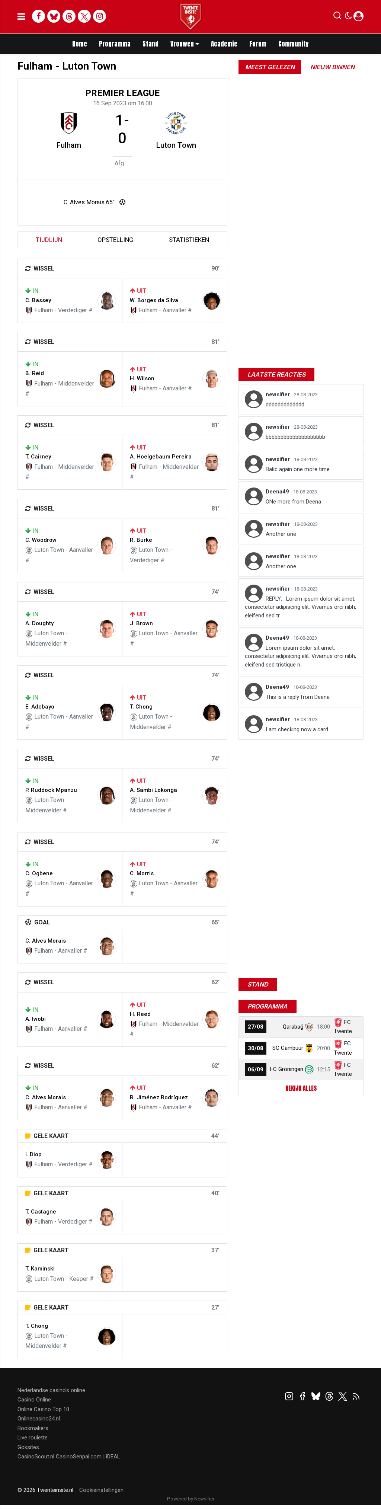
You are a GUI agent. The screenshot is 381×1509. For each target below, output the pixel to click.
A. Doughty (39, 623)
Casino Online (34, 1399)
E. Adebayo (39, 706)
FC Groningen (286, 1069)
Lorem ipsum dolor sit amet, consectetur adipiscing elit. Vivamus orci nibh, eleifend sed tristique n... (300, 656)
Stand (151, 44)
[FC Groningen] (309, 1069)
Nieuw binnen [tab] (332, 67)
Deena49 (278, 491)
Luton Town (176, 145)
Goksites (28, 1447)
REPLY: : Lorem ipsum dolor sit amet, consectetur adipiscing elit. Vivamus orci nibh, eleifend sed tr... (300, 607)
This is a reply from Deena (298, 697)
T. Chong (141, 706)
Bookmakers (32, 1428)
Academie (224, 44)
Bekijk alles (301, 1088)
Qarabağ (293, 1026)
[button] (337, 17)
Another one (281, 534)
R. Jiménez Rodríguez (159, 1097)
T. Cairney (38, 456)
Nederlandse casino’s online (51, 1390)
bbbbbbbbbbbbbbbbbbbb (295, 437)
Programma (115, 44)
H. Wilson (142, 378)
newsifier (278, 394)
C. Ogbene (39, 873)
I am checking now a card (297, 729)
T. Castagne (40, 1211)
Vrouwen (182, 44)
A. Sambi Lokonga (153, 790)
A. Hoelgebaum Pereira (161, 456)
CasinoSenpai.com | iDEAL (88, 1456)
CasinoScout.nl (35, 1456)
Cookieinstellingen (101, 1490)
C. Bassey (38, 300)
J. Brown (141, 623)
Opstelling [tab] (115, 239)
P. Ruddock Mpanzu (51, 790)
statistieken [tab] (189, 239)
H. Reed (140, 1014)
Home (79, 44)
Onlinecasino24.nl (38, 1418)
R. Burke (141, 540)
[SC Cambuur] (309, 1048)
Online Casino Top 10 (43, 1409)
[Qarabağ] (309, 1026)
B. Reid (34, 373)
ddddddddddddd (285, 404)
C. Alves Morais (45, 940)
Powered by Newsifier (190, 1499)
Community (293, 44)
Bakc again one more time (298, 469)
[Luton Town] (176, 123)
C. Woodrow (41, 540)
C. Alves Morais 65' (89, 202)
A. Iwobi (35, 1019)
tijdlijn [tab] (49, 239)
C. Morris (142, 873)
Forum (257, 44)
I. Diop (33, 1154)
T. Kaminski (40, 1268)
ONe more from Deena (293, 501)
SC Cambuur (287, 1048)
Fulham (69, 145)
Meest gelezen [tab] (270, 67)
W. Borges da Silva (154, 300)
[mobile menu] (21, 16)
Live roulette (32, 1437)
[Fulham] (69, 123)
